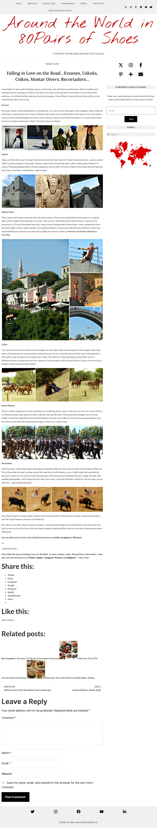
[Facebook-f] (136, 7)
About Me (32, 3)
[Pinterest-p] (120, 74)
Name (6, 752)
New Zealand (67, 3)
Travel (83, 3)
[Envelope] (151, 7)
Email (6, 763)
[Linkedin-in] (124, 811)
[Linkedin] (141, 7)
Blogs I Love (49, 3)
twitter (57, 537)
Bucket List (98, 3)
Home (18, 3)
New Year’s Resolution (60, 10)
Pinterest (77, 537)
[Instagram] (131, 7)
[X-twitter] (126, 7)
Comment (9, 717)
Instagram (65, 537)
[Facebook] (78, 811)
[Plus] (130, 74)
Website (7, 773)
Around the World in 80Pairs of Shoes (78, 31)
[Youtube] (146, 7)
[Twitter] (32, 811)
